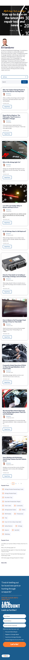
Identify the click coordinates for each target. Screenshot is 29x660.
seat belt (17, 530)
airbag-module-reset (10, 493)
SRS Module (8, 513)
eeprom (7, 530)
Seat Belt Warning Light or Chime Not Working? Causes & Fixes (13, 550)
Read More (7, 106)
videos (23, 509)
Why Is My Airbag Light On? (8, 547)
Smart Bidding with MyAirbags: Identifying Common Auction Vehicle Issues (14, 459)
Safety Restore (8, 526)
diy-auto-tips (8, 497)
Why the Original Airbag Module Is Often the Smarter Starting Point (14, 90)
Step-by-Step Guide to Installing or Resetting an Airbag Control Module (14, 275)
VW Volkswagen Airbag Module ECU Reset (12, 557)
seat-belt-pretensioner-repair (12, 501)
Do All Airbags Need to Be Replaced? (14, 231)
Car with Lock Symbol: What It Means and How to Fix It (14, 544)
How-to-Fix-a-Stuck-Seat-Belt (13, 522)
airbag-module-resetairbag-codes (14, 489)
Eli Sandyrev (8, 93)
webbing (7, 534)
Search (24, 82)
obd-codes (8, 505)
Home (12, 30)
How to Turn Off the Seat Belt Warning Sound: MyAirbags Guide (13, 554)
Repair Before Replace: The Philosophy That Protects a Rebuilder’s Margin (11, 116)
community (20, 505)
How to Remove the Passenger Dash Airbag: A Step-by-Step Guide (14, 321)
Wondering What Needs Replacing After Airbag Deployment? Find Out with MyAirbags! (14, 412)
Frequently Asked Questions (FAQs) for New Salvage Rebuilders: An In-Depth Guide (14, 366)
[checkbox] (14, 636)
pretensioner (20, 513)
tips (6, 517)
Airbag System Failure (10, 509)
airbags (20, 526)
